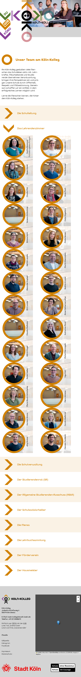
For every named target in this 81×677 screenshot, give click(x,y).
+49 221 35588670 (14, 619)
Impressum (6, 651)
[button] (58, 623)
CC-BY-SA (69, 652)
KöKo (7, 31)
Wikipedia (5, 641)
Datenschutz (7, 654)
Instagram (6, 643)
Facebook (5, 646)
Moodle (5, 635)
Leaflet (39, 652)
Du (6, 13)
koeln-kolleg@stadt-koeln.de (19, 617)
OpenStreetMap (53, 652)
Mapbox (38, 654)
